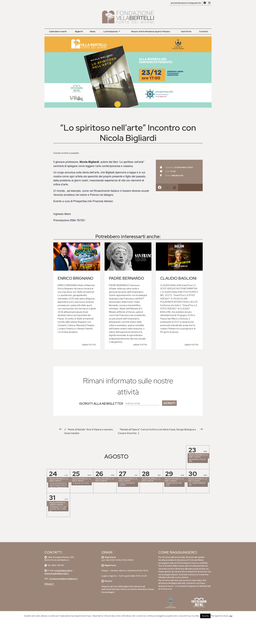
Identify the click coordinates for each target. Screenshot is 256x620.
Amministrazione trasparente (186, 2)
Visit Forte (186, 31)
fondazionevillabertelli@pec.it (63, 578)
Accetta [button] (205, 616)
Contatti (203, 31)
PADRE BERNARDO (126, 278)
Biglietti (79, 31)
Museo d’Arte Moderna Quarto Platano (150, 31)
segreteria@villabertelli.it (56, 573)
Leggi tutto (89, 344)
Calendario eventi (58, 31)
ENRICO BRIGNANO (75, 278)
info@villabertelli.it (63, 570)
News (92, 31)
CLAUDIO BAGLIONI (178, 278)
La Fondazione (110, 31)
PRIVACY (49, 584)
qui (230, 615)
